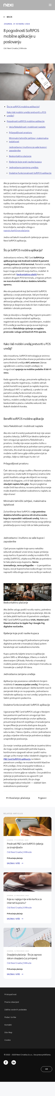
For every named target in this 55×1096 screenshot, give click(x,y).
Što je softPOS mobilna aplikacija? (23, 106)
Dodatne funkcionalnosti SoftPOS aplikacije (30, 173)
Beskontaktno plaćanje (20, 156)
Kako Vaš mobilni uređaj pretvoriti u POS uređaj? (26, 114)
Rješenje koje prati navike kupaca (25, 161)
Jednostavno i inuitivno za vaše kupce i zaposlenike (28, 149)
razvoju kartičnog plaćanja (16, 230)
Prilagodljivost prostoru (20, 132)
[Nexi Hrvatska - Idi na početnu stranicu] (8, 5)
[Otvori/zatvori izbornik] (48, 5)
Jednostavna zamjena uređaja (24, 167)
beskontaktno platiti (27, 274)
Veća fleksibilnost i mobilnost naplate (27, 126)
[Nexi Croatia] (13, 1062)
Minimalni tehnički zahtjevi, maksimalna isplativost (28, 140)
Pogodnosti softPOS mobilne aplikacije (26, 121)
